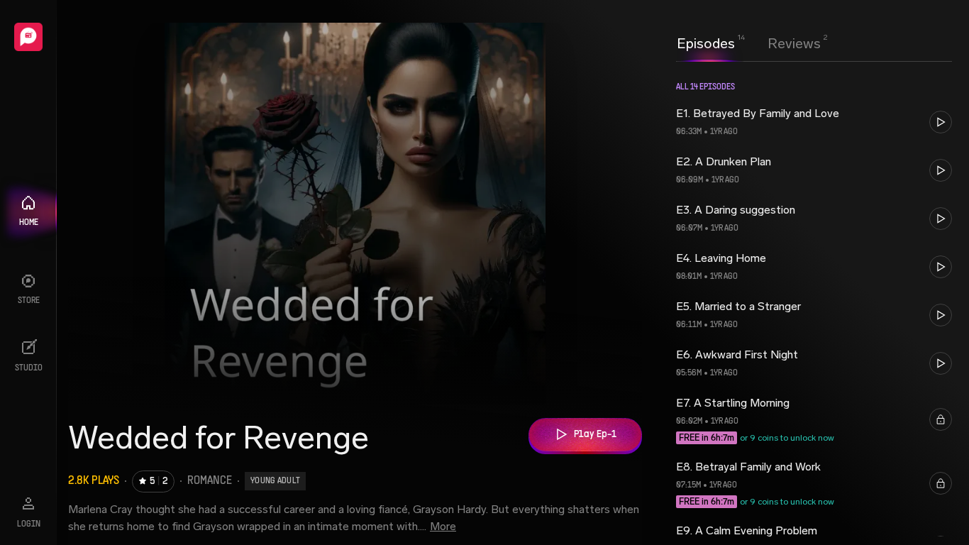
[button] (814, 122)
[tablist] (748, 43)
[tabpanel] (814, 303)
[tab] (706, 42)
